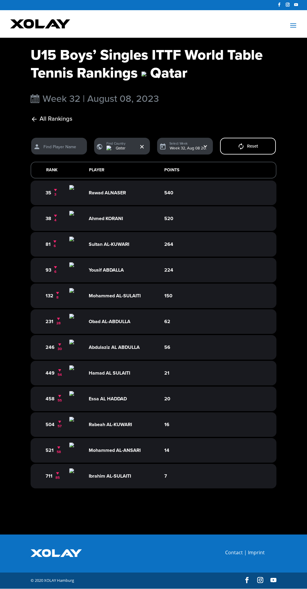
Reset (252, 146)
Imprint (256, 552)
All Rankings (56, 119)
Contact (234, 552)
